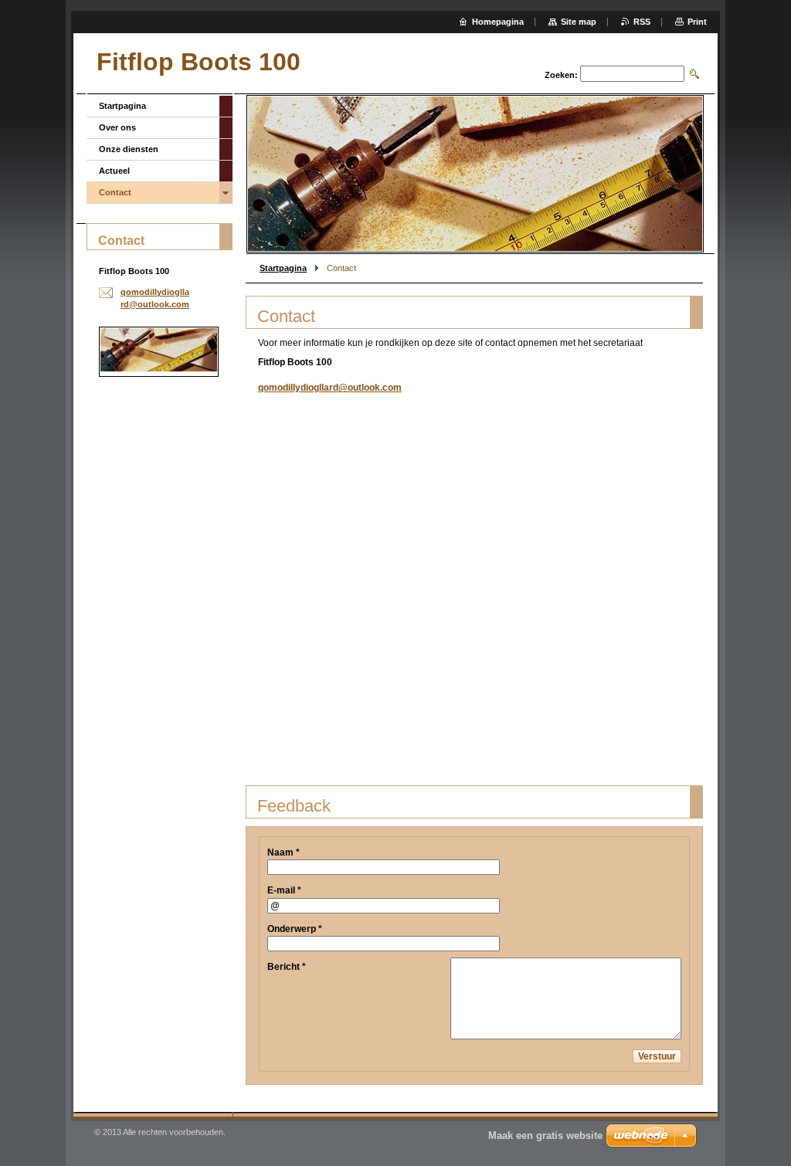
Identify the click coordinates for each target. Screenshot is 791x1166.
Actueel (114, 170)
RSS (641, 21)
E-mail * (284, 890)
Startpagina (283, 268)
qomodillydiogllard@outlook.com (330, 387)
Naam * (283, 852)
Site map (578, 21)
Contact (115, 192)
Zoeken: (561, 75)
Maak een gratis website (545, 1135)
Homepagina (498, 21)
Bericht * (286, 966)
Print (697, 21)
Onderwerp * (294, 929)
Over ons (117, 127)
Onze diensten (128, 149)
